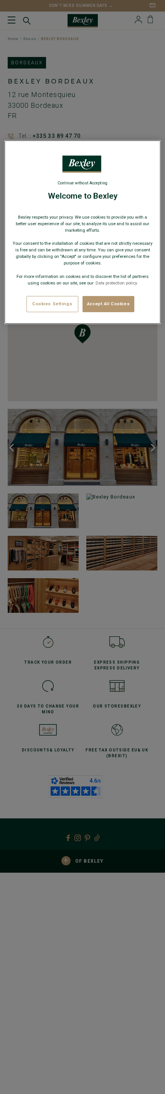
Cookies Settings (52, 303)
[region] (82, 232)
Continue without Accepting (82, 183)
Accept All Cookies (108, 303)
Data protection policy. (116, 283)
